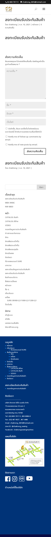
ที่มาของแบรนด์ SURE (13, 261)
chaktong (13, 24)
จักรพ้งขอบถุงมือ (11, 249)
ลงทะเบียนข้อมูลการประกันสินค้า (17, 269)
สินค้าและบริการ (11, 277)
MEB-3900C (10, 202)
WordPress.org (11, 327)
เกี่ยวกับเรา (9, 293)
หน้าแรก (35, 24)
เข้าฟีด (7, 319)
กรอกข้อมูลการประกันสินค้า (16, 229)
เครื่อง (7, 297)
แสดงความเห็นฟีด (12, 323)
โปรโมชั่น (8, 304)
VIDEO (8, 225)
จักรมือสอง (9, 253)
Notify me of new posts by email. (23, 144)
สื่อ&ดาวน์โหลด (11, 281)
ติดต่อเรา (8, 257)
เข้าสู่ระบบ (9, 315)
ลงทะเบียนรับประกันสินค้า (15, 198)
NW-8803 (9, 206)
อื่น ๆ (7, 289)
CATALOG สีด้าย (11, 221)
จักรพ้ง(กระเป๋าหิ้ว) (12, 241)
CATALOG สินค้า (11, 217)
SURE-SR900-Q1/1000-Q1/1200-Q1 (22, 300)
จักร (6, 237)
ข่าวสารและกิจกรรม (12, 233)
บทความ (8, 265)
